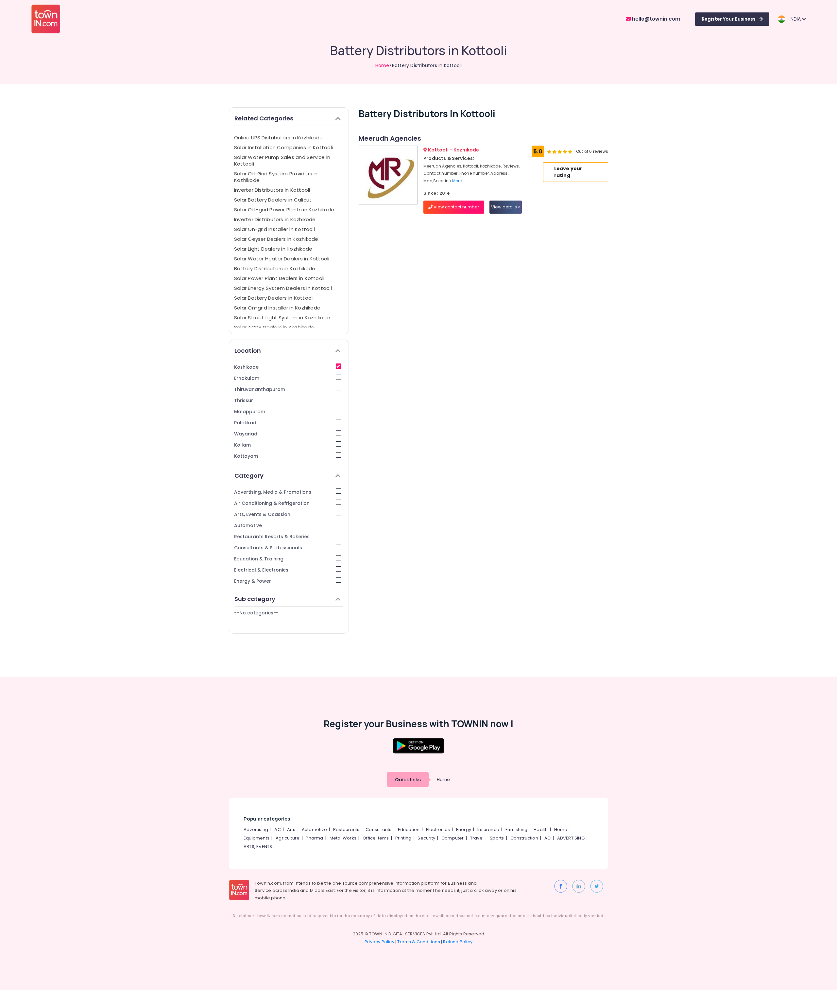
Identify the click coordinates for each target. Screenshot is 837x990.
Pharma (314, 838)
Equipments (256, 838)
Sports (497, 838)
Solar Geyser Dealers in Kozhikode (276, 239)
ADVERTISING (571, 838)
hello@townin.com (655, 18)
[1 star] (570, 151)
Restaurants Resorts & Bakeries (272, 536)
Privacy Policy (379, 942)
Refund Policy (457, 942)
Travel (477, 838)
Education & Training (258, 559)
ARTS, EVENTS (258, 846)
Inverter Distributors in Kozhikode (275, 219)
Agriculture (287, 838)
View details (504, 207)
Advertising (256, 829)
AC (277, 829)
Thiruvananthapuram (259, 389)
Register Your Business (729, 19)
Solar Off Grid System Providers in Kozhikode (276, 177)
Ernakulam (246, 378)
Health (541, 829)
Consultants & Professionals (268, 547)
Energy (463, 829)
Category (249, 475)
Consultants (378, 829)
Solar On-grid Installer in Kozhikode (277, 307)
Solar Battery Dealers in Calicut (273, 199)
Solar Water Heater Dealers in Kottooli (282, 258)
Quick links (408, 779)
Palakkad (245, 422)
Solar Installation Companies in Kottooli (283, 147)
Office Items (376, 838)
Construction (524, 838)
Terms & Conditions (418, 942)
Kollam (242, 445)
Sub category (254, 599)
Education (409, 829)
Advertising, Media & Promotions (272, 492)
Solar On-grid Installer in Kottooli (274, 229)
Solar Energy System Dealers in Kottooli (283, 288)
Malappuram (249, 411)
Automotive (248, 525)
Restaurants (346, 829)
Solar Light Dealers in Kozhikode (273, 248)
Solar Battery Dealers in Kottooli (274, 297)
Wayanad (245, 434)
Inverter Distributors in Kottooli (272, 189)
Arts (291, 829)
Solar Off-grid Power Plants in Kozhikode (284, 209)
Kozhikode (246, 367)
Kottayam (246, 456)
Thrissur (243, 400)
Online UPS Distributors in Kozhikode (278, 137)
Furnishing (516, 829)
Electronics (438, 829)
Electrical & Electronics (261, 570)
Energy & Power (252, 581)
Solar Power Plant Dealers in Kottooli (279, 278)
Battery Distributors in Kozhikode (274, 268)
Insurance (488, 829)
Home (382, 65)
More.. (458, 181)
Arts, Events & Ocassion (262, 514)
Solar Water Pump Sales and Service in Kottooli (282, 160)
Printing (403, 838)
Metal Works (343, 838)
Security (426, 838)
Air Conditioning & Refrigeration (272, 503)
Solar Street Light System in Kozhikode (282, 317)
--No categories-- (256, 613)
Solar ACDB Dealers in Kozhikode (274, 327)
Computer (452, 838)
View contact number (456, 207)
